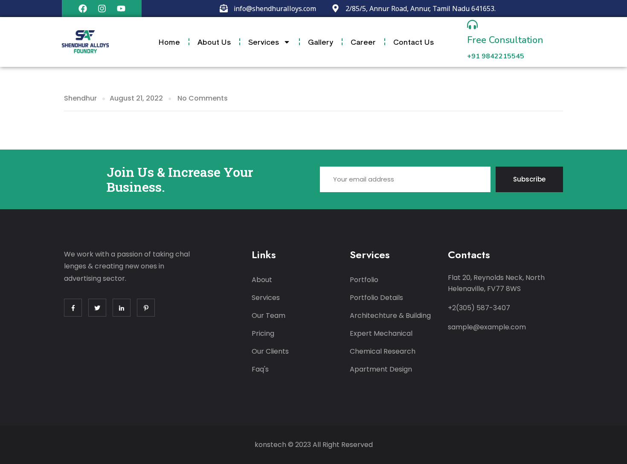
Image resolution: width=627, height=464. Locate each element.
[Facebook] (82, 8)
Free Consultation (505, 40)
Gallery (320, 41)
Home (169, 41)
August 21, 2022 (136, 98)
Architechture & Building (390, 315)
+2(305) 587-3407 (479, 308)
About (262, 280)
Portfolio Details (376, 298)
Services (263, 41)
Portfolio (364, 280)
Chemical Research (382, 351)
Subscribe (529, 179)
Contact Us (413, 41)
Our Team (268, 315)
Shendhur (80, 98)
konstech (270, 445)
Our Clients (270, 351)
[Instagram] (101, 8)
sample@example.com (487, 327)
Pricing (263, 333)
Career (363, 41)
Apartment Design (381, 369)
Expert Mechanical (381, 333)
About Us (214, 41)
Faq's (260, 369)
